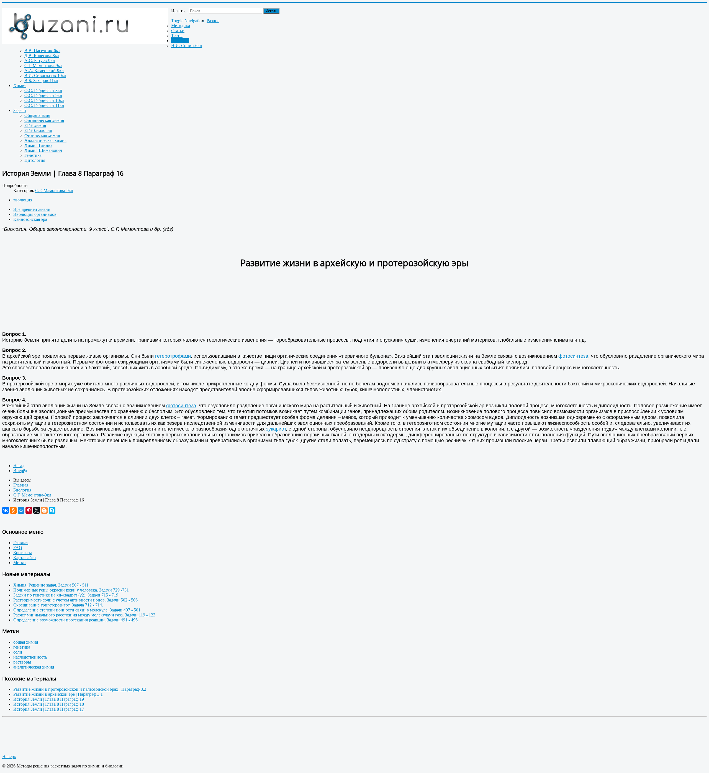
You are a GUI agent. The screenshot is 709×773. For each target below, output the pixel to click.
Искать (271, 11)
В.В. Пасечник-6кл (42, 50)
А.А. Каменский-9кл (44, 70)
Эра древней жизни (31, 209)
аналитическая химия (33, 667)
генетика (21, 647)
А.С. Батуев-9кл (39, 60)
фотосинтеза (573, 356)
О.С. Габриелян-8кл (43, 90)
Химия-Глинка (38, 145)
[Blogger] (44, 510)
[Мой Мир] (21, 510)
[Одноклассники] (13, 510)
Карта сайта (24, 557)
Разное (213, 20)
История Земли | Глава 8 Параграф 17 (48, 709)
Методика (180, 25)
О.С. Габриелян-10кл (44, 100)
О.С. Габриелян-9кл (43, 95)
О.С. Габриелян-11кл (44, 105)
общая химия (25, 642)
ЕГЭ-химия (35, 125)
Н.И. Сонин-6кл (186, 45)
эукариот (276, 429)
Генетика (33, 155)
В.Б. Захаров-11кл (41, 80)
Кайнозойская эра (30, 219)
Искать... (179, 10)
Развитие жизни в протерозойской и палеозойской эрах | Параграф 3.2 (79, 689)
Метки (19, 562)
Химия (19, 85)
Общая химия (37, 115)
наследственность (30, 657)
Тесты (177, 35)
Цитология (34, 160)
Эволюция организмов (34, 214)
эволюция (22, 200)
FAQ (17, 547)
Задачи (19, 110)
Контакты (22, 552)
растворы (22, 662)
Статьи (177, 30)
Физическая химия (42, 135)
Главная (20, 542)
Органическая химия (44, 120)
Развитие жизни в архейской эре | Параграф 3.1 (58, 694)
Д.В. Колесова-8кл (41, 55)
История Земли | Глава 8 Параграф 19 (48, 699)
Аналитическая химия (45, 140)
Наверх (9, 756)
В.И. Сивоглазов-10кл (45, 75)
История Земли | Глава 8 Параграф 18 (48, 704)
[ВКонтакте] (5, 510)
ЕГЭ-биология (38, 130)
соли (17, 652)
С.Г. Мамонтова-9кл (43, 65)
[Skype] (52, 510)
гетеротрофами (173, 356)
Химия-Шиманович (43, 150)
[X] (36, 510)
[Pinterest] (28, 510)
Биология (180, 40)
